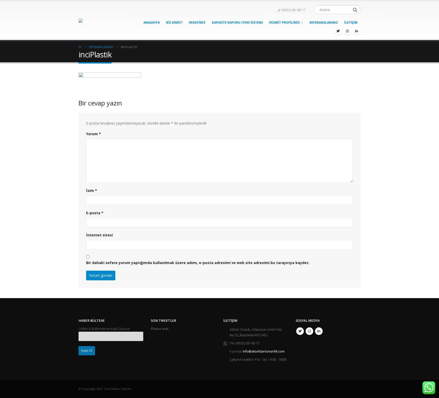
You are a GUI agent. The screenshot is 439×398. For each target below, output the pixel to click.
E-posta (94, 212)
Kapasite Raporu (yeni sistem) (237, 22)
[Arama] (355, 9)
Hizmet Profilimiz (284, 22)
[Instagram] (347, 31)
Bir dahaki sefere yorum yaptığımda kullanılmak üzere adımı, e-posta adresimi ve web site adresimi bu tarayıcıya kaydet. (197, 262)
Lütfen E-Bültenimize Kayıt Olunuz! (104, 329)
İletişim (350, 22)
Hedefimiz (197, 22)
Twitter (300, 331)
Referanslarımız (323, 22)
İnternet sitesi (99, 235)
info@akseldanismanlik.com (264, 351)
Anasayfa (152, 22)
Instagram (309, 331)
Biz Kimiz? (174, 22)
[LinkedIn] (356, 31)
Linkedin (319, 331)
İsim (91, 190)
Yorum (93, 133)
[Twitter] (338, 31)
